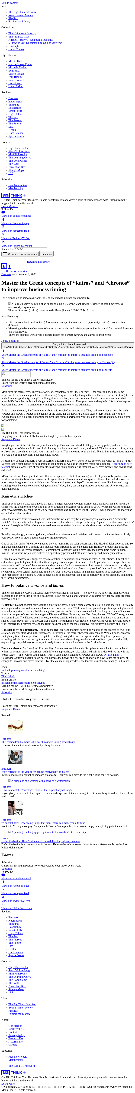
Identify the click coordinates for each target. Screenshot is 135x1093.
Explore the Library (19, 21)
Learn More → (9, 206)
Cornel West (15, 83)
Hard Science (15, 132)
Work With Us (16, 1028)
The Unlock (8, 676)
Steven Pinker (16, 73)
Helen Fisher (15, 86)
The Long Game (17, 160)
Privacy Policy (16, 1035)
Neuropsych (15, 101)
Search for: (7, 249)
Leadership (14, 107)
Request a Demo (10, 439)
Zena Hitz (14, 70)
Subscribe (22, 271)
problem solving (36, 670)
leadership (7, 670)
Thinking (13, 104)
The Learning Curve (19, 157)
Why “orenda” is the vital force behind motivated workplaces (35, 771)
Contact (12, 1032)
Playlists (13, 18)
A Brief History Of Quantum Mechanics (30, 39)
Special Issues (16, 136)
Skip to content (9, 2)
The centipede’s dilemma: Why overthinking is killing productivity (38, 741)
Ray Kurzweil (16, 80)
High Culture (15, 114)
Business (13, 98)
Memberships (15, 188)
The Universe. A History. (22, 33)
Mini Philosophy (17, 154)
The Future (14, 123)
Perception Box (17, 166)
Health (12, 129)
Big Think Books (18, 148)
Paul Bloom (15, 76)
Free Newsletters (17, 185)
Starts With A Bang (19, 151)
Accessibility (15, 1041)
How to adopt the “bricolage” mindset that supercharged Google (37, 790)
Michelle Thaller (17, 67)
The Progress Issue (18, 36)
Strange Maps (16, 170)
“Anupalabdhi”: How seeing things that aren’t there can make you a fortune (43, 822)
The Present (15, 120)
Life (10, 126)
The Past (13, 117)
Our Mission (15, 1025)
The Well (13, 163)
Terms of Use (15, 1038)
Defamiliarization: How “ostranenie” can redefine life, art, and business (40, 841)
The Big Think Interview (22, 12)
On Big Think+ (112, 654)
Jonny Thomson (10, 340)
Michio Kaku (15, 61)
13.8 (10, 173)
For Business (9, 271)
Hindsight (13, 46)
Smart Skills (15, 110)
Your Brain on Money (20, 15)
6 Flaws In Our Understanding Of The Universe (35, 42)
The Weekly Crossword (21, 1065)
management (20, 670)
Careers (12, 1044)
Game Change (16, 49)
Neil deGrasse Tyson (20, 64)
